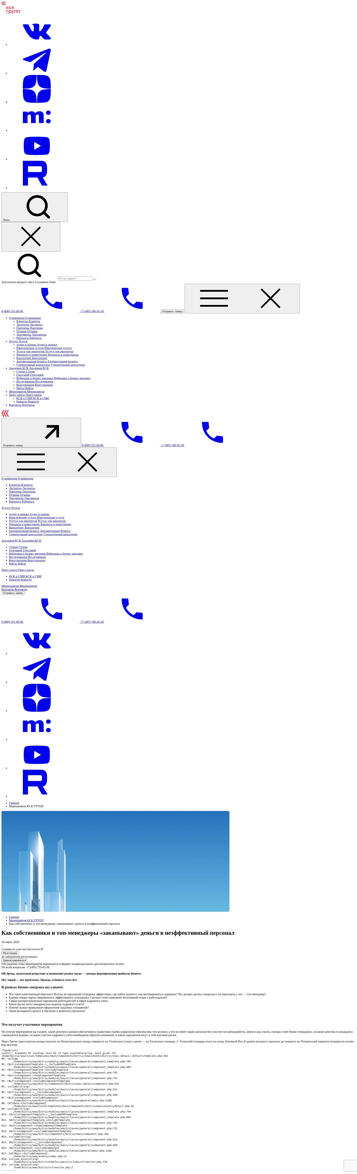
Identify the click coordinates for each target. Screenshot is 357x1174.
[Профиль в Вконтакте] (37, 44)
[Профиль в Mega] (37, 130)
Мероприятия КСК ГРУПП (26, 920)
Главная (14, 802)
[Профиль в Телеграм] (37, 73)
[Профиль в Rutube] (37, 187)
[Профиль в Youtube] (37, 159)
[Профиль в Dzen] (37, 101)
